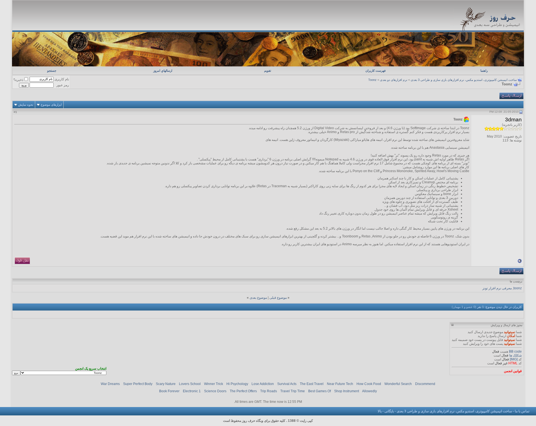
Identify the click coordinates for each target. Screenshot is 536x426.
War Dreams (110, 384)
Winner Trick (213, 384)
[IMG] (514, 359)
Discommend (425, 384)
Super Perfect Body (137, 384)
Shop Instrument (346, 391)
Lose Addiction (263, 384)
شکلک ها (515, 355)
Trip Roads (268, 391)
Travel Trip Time (292, 391)
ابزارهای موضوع (51, 104)
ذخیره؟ (18, 80)
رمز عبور (62, 85)
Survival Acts (286, 384)
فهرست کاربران (375, 70)
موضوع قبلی (278, 298)
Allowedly (369, 391)
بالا (380, 411)
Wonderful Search (398, 384)
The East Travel (312, 384)
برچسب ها (516, 281)
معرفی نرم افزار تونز (497, 288)
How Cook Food (368, 384)
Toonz (372, 79)
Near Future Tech (340, 384)
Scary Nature (166, 384)
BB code (515, 351)
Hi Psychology (237, 384)
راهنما (484, 70)
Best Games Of (319, 391)
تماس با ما (522, 411)
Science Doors (215, 391)
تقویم (267, 70)
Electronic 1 (192, 391)
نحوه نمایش (25, 104)
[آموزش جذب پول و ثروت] (268, 65)
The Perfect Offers (243, 391)
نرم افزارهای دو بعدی (393, 79)
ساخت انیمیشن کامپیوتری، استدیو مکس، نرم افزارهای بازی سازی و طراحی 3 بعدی (464, 79)
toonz (517, 288)
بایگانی (389, 411)
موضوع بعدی (258, 298)
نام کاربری (61, 79)
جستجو (51, 70)
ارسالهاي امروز (162, 70)
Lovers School (190, 384)
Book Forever (169, 391)
